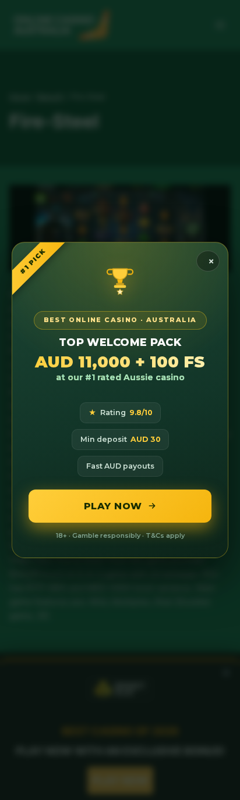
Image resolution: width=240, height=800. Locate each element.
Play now (113, 506)
